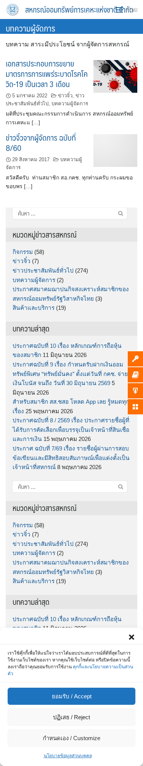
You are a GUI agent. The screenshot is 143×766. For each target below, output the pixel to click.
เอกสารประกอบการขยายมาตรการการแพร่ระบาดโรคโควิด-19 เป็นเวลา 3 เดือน (47, 73)
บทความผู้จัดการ (69, 103)
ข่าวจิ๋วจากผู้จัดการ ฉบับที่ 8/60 (41, 142)
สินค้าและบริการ (34, 307)
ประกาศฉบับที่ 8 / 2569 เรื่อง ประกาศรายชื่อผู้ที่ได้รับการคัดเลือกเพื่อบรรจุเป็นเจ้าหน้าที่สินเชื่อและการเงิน (71, 429)
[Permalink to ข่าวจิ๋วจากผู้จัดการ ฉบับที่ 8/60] (115, 150)
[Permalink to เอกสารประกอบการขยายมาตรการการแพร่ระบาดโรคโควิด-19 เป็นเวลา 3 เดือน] (115, 76)
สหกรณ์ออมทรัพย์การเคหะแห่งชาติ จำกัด (79, 9)
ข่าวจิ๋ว (65, 95)
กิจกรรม (23, 252)
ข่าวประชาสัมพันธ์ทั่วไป (43, 270)
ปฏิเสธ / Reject (71, 717)
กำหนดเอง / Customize (71, 738)
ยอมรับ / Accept (72, 696)
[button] (131, 637)
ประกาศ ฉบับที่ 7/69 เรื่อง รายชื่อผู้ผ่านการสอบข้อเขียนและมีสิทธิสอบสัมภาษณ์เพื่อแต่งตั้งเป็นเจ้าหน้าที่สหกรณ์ (71, 457)
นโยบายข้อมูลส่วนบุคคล (68, 755)
